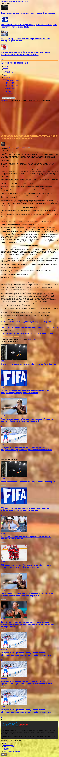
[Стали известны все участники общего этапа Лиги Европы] (4, 9)
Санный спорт (10, 88)
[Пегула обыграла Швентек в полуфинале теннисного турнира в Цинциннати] (4, 35)
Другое (5, 79)
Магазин (6, 66)
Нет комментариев (19, 147)
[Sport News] (14, 1)
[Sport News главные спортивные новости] (15, 727)
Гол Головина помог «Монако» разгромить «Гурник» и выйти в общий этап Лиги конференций (27, 420)
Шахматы (9, 91)
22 (1, 688)
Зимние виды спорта (12, 80)
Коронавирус (10, 82)
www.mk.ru (10, 318)
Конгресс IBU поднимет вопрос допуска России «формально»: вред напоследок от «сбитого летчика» (26, 448)
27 (1, 660)
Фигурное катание (11, 84)
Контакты (6, 749)
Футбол (5, 68)
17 (1, 397)
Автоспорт (7, 77)
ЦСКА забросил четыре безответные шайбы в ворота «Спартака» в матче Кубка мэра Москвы (25, 53)
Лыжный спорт (10, 87)
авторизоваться (31, 339)
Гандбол (8, 90)
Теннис (5, 76)
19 (1, 454)
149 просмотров (5, 147)
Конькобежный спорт (12, 85)
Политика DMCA (8, 745)
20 (1, 631)
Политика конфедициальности (12, 751)
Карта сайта (6, 748)
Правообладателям (8, 746)
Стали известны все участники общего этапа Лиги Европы (28, 13)
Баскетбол (6, 71)
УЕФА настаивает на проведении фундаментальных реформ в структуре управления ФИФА (29, 26)
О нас (5, 743)
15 (1, 426)
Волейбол (6, 74)
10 (1, 369)
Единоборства (8, 73)
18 (1, 544)
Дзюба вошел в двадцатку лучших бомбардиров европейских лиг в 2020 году (29, 327)
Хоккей (5, 69)
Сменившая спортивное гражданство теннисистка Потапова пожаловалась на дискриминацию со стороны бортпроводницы (27, 624)
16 (1, 572)
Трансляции (9, 93)
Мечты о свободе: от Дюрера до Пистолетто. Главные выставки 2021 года (27, 333)
